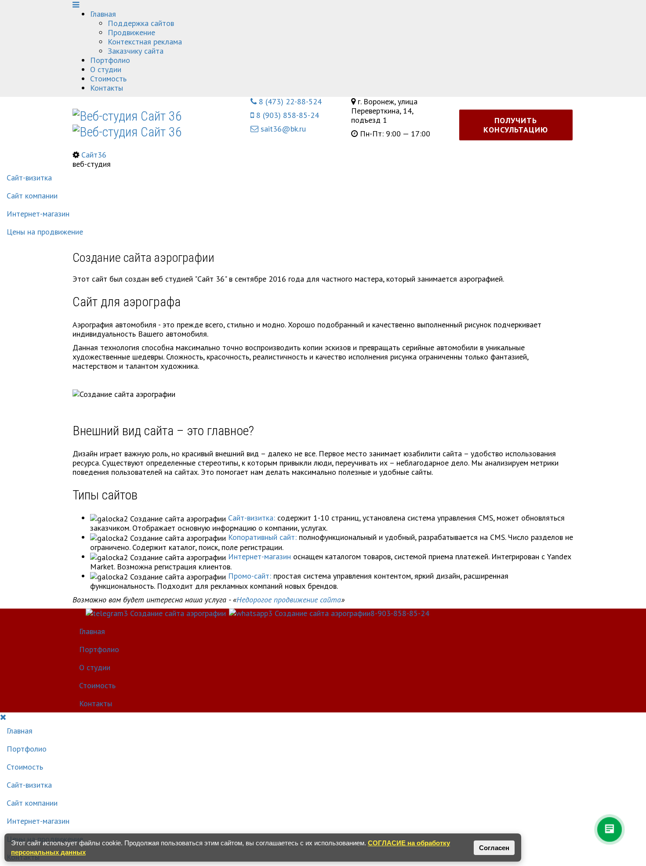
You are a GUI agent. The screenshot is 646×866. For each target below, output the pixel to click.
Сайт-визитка (29, 177)
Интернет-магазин (38, 214)
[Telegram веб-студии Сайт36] (559, 13)
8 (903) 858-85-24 (286, 115)
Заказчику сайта (135, 51)
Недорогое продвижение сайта (288, 599)
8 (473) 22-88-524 (289, 101)
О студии (105, 69)
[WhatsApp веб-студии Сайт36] (559, 4)
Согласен (494, 847)
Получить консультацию (515, 125)
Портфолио (110, 60)
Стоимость (108, 78)
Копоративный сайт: (262, 537)
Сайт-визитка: (251, 518)
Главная (103, 14)
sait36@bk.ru (282, 129)
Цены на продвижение (45, 232)
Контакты (106, 88)
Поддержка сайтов (141, 23)
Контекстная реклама (145, 42)
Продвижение (131, 32)
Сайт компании (32, 196)
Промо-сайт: (249, 576)
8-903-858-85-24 (399, 613)
